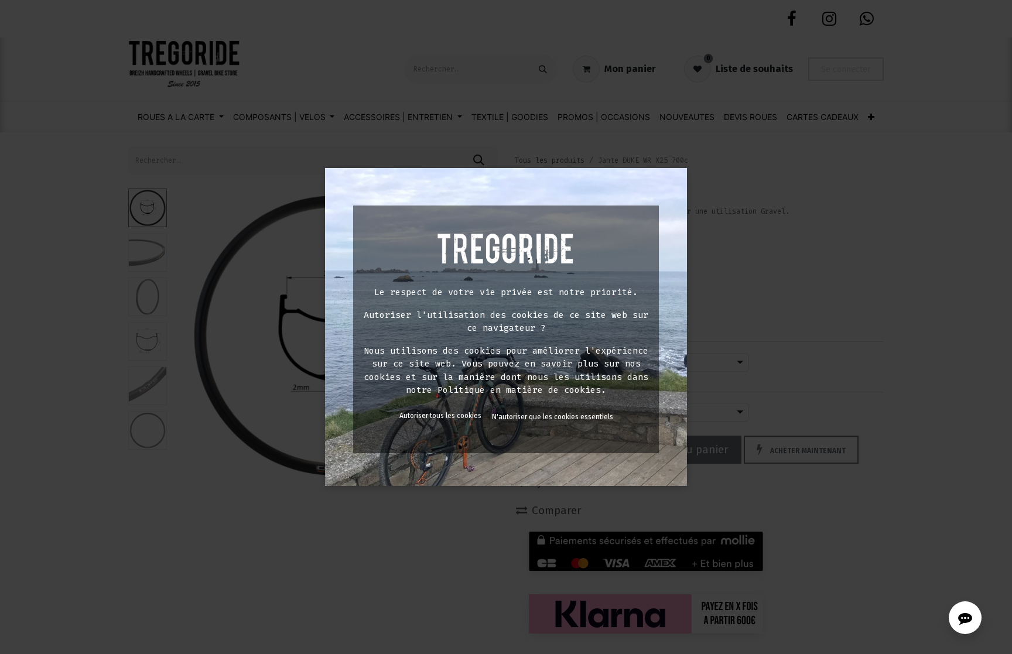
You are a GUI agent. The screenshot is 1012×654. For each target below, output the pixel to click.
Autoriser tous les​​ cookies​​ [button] (440, 416)
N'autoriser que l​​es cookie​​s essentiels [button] (552, 417)
